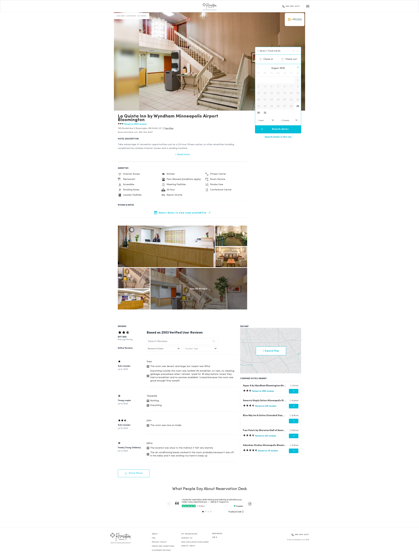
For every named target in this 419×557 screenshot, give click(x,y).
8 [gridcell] (297, 86)
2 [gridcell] (258, 86)
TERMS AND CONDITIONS (163, 546)
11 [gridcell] (271, 93)
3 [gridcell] (265, 86)
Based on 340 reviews (265, 406)
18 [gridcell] (271, 99)
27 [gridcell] (284, 106)
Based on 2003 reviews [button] (135, 124)
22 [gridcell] (297, 99)
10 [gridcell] (265, 93)
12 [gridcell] (278, 93)
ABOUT (155, 534)
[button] (139, 128)
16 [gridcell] (258, 99)
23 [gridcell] (258, 106)
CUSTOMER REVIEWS (161, 550)
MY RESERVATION (189, 534)
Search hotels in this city (278, 137)
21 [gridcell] (291, 99)
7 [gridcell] (291, 86)
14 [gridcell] (291, 93)
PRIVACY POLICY (159, 542)
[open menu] (308, 6)
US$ (214, 537)
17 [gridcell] (265, 99)
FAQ (153, 538)
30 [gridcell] (258, 112)
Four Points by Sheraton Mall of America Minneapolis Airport (264, 430)
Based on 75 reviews (268, 451)
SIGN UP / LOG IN (188, 546)
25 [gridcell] (271, 106)
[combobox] (266, 120)
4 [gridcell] (271, 86)
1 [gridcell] (297, 79)
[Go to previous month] (258, 67)
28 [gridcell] (291, 106)
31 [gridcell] (265, 112)
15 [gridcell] (297, 93)
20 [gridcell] (284, 99)
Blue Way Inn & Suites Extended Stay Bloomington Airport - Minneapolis (264, 415)
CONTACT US (186, 538)
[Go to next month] (298, 67)
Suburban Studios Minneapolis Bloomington (264, 445)
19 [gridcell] (278, 99)
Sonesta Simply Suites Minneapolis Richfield (264, 400)
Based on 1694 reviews (263, 391)
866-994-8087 (293, 6)
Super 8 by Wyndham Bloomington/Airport (265, 385)
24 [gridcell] (265, 106)
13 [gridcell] (284, 93)
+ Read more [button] (182, 154)
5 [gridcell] (278, 86)
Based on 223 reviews (265, 436)
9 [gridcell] (258, 93)
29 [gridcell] (297, 106)
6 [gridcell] (284, 86)
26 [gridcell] (278, 106)
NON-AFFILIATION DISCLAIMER (195, 542)
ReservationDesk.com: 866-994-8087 (135, 132)
